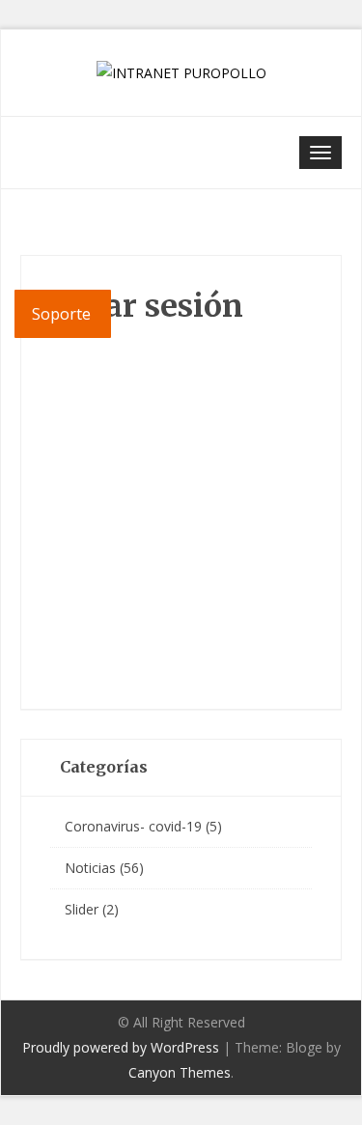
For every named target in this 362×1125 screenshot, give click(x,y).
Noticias (90, 867)
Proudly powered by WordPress (120, 1047)
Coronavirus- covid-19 (133, 826)
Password (77, 440)
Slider (81, 909)
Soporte (63, 313)
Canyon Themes (179, 1072)
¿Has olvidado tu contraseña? (181, 649)
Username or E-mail (109, 350)
